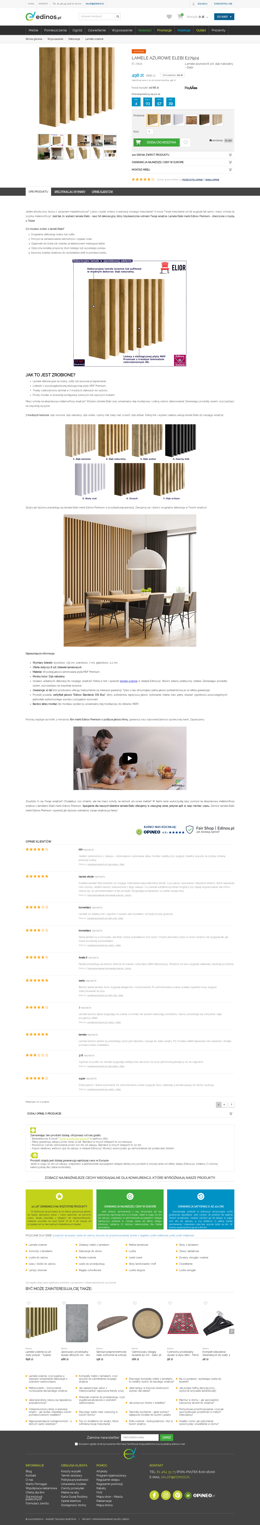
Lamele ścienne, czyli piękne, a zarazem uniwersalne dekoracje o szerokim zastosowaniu (48, 1379)
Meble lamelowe (138, 1244)
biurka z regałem (139, 1235)
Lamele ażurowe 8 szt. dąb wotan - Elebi (105, 864)
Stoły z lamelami (188, 1244)
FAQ (99, 1492)
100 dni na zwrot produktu (150, 154)
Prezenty (219, 30)
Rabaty (101, 1488)
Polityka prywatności (74, 1479)
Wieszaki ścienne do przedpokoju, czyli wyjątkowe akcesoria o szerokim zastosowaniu (102, 1400)
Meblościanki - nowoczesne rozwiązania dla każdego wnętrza (48, 1389)
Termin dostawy (71, 1475)
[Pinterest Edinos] (177, 1496)
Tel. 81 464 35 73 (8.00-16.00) (67, 3)
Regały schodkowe (90, 1270)
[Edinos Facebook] (154, 1496)
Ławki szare (135, 1257)
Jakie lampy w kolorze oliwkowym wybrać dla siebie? (149, 1389)
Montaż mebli (141, 169)
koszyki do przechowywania (112, 1235)
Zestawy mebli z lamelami (94, 1244)
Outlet (201, 30)
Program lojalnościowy (111, 1475)
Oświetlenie (97, 30)
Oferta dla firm (35, 1492)
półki (172, 1235)
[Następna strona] (231, 1104)
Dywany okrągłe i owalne (193, 1257)
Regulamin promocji (109, 1484)
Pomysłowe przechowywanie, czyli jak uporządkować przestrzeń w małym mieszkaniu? (201, 1412)
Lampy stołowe (38, 1270)
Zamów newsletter (103, 1437)
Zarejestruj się (223, 3)
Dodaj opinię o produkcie (44, 1113)
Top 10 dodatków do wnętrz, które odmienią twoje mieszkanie (98, 1422)
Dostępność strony (73, 1505)
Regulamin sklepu (108, 1479)
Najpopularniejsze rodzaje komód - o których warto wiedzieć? (50, 1422)
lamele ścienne (128, 681)
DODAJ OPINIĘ (212, 179)
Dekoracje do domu (90, 1251)
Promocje (164, 30)
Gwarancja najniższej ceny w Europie (158, 162)
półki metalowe (159, 1235)
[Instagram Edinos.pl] (166, 1496)
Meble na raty (70, 1492)
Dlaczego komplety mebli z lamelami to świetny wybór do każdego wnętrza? (151, 1380)
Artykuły (101, 1471)
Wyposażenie (122, 30)
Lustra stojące (137, 1270)
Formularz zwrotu (37, 1503)
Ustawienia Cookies (73, 1484)
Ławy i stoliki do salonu (42, 1263)
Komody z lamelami (40, 1251)
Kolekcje (184, 30)
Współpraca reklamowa (41, 1488)
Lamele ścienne (38, 1244)
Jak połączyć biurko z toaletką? (147, 1402)
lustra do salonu (85, 1235)
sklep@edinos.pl (95, 3)
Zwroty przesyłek (72, 1488)
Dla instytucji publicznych (34, 1498)
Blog (29, 1471)
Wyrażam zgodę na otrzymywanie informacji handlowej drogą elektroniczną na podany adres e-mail (132, 1444)
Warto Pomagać (36, 1484)
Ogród (77, 30)
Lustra (132, 1251)
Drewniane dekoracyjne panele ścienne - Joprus (109, 895)
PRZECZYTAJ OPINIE (192, 179)
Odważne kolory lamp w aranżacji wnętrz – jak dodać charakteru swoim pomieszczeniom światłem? (50, 1412)
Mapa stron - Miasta (109, 1496)
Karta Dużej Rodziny (74, 1496)
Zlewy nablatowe (189, 1251)
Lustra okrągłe (187, 1270)
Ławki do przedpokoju (92, 1263)
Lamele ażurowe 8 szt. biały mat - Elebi (105, 918)
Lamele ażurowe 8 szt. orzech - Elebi (104, 945)
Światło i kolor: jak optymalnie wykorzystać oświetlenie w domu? (199, 1422)
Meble (33, 30)
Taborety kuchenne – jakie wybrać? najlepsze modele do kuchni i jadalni (150, 1413)
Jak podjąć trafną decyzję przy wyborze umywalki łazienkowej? (197, 1389)
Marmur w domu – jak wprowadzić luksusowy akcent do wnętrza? (199, 1401)
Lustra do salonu (38, 1257)
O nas (31, 3)
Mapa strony (104, 1505)
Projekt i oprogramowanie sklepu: (105, 1519)
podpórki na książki (64, 1235)
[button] (117, 16)
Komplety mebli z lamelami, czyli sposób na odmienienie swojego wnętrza (98, 1379)
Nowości (144, 30)
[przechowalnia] (171, 17)
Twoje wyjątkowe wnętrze (74, 1138)
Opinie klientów (71, 1501)
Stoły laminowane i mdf (142, 1263)
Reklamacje (104, 1501)
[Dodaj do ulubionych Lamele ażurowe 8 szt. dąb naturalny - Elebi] (185, 142)
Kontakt (43, 3)
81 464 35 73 (166, 1472)
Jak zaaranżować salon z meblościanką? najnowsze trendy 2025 (101, 1389)
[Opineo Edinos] (199, 1496)
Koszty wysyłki (71, 1471)
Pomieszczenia (55, 30)
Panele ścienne (87, 1257)
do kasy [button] (222, 16)
